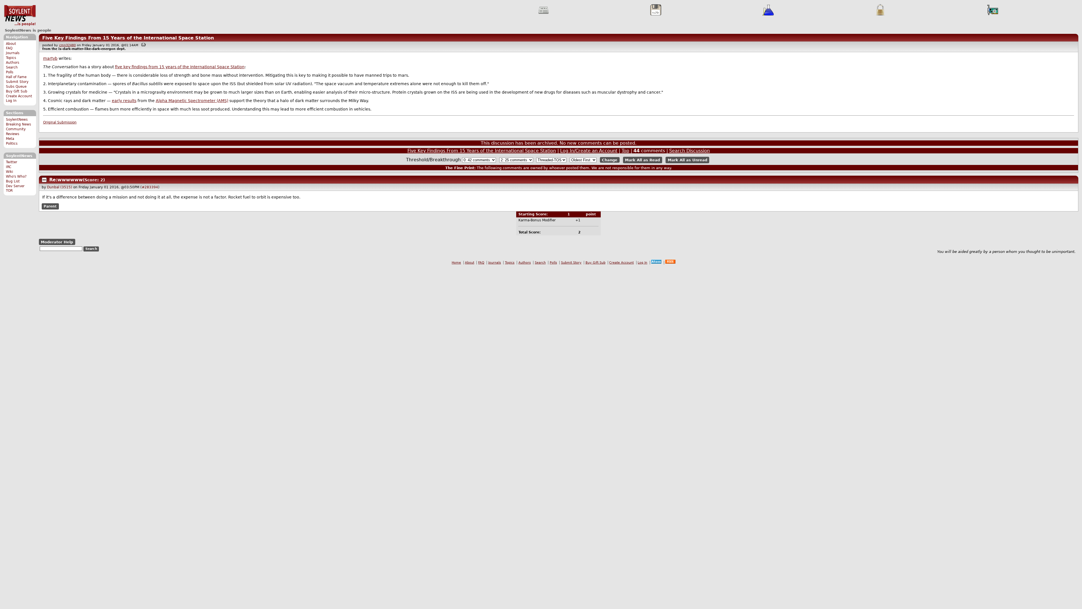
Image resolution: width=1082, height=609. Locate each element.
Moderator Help (57, 242)
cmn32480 (67, 45)
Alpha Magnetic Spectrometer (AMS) (192, 100)
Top (625, 150)
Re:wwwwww (66, 179)
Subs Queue (16, 87)
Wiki (9, 172)
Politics (11, 143)
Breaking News (18, 124)
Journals (12, 53)
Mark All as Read (642, 160)
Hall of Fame (16, 77)
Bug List (13, 181)
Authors (12, 63)
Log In (11, 101)
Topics (11, 58)
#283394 (150, 187)
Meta (10, 139)
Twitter (11, 162)
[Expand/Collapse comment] (44, 179)
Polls (9, 72)
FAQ (9, 48)
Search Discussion (689, 150)
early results (124, 100)
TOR (9, 191)
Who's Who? (16, 176)
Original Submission (60, 122)
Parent (50, 206)
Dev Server (15, 186)
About (11, 44)
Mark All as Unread (687, 160)
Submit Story (17, 82)
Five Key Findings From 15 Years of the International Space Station (128, 38)
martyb (50, 58)
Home (456, 262)
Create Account (19, 96)
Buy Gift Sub (16, 91)
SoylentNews (20, 15)
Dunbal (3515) (59, 187)
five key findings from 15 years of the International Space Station (180, 67)
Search (12, 67)
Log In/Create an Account (588, 150)
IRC (8, 167)
